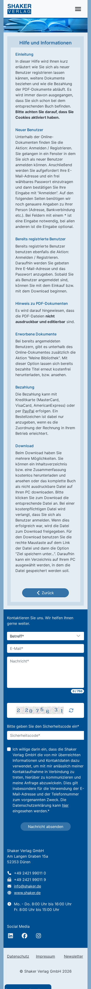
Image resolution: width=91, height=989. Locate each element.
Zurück (48, 592)
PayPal (28, 411)
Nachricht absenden (45, 826)
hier (65, 805)
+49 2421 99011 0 (30, 873)
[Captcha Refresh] (71, 710)
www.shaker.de (27, 892)
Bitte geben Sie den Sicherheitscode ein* (43, 726)
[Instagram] (38, 935)
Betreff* (17, 636)
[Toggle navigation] (78, 9)
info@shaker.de (27, 886)
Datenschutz (18, 956)
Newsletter (73, 956)
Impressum (45, 956)
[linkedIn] (10, 935)
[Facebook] (24, 935)
